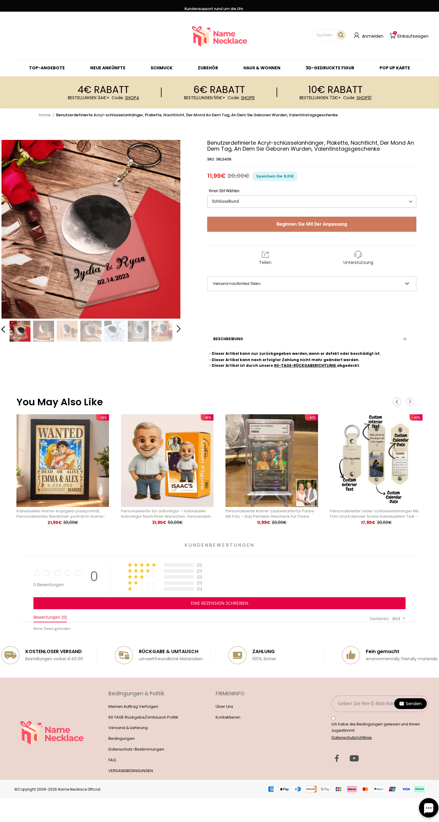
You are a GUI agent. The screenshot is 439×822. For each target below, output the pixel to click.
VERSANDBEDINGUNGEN (130, 771)
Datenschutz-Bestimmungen (136, 749)
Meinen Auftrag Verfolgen (133, 706)
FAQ (112, 760)
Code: (125, 98)
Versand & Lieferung (128, 728)
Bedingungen (121, 738)
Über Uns (224, 706)
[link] (162, 68)
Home (45, 115)
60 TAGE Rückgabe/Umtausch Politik (143, 717)
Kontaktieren (228, 717)
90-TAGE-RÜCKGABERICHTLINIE (305, 365)
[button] (329, 35)
